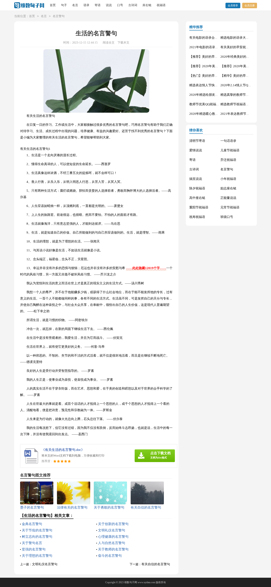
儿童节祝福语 (229, 150)
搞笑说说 (195, 179)
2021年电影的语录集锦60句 (208, 47)
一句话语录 (228, 140)
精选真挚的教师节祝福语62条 (241, 94)
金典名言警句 (32, 524)
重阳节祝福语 (198, 207)
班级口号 (226, 217)
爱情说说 (195, 150)
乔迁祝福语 (228, 159)
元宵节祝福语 (229, 207)
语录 (86, 5)
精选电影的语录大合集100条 (240, 37)
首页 (53, 5)
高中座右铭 (197, 198)
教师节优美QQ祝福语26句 (207, 104)
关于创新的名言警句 (113, 524)
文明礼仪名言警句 (111, 530)
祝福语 (161, 5)
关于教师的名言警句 (113, 549)
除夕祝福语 (197, 188)
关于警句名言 (32, 543)
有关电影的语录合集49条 (206, 37)
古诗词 (132, 5)
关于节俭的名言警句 (37, 530)
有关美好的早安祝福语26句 (239, 47)
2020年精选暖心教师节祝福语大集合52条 (218, 113)
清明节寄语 (197, 140)
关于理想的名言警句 (37, 555)
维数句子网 (130, 582)
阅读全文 (109, 42)
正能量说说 (228, 198)
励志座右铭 (228, 188)
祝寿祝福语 (197, 217)
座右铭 (146, 5)
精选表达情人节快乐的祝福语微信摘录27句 (219, 85)
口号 (120, 5)
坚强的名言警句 (34, 549)
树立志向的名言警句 (37, 536)
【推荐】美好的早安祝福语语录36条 (214, 56)
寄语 (98, 5)
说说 (109, 5)
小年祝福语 (228, 179)
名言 (75, 5)
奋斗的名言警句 (110, 555)
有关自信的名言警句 (155, 564)
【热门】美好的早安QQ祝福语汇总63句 (217, 75)
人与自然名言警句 (111, 543)
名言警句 (59, 16)
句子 (64, 5)
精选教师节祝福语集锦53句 (239, 104)
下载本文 (123, 42)
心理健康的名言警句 (113, 536)
